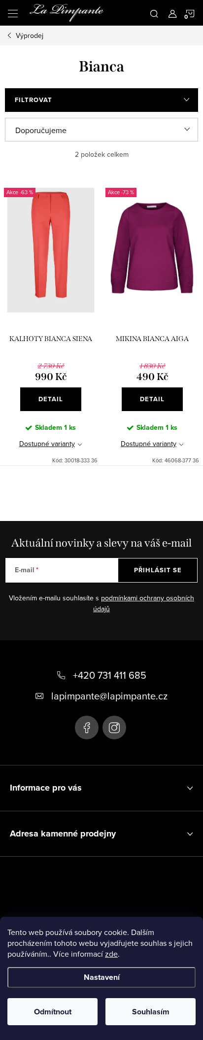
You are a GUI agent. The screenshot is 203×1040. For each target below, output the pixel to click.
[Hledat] (154, 13)
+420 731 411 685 (109, 675)
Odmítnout (52, 1011)
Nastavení (102, 977)
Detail (50, 399)
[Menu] (13, 13)
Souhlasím (150, 1011)
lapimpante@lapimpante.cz (109, 696)
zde (111, 953)
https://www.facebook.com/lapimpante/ (87, 727)
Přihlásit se (158, 570)
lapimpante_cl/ (114, 727)
